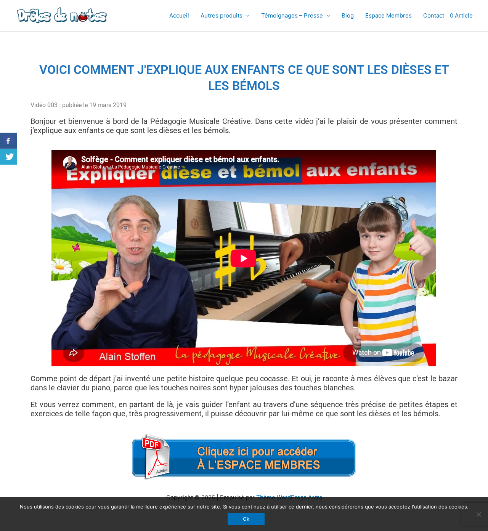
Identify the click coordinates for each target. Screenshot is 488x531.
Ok (246, 519)
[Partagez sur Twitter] (8, 157)
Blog (348, 15)
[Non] (478, 514)
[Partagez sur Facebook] (8, 141)
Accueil (179, 15)
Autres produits (221, 15)
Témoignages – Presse (292, 15)
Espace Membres (388, 15)
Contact (433, 15)
